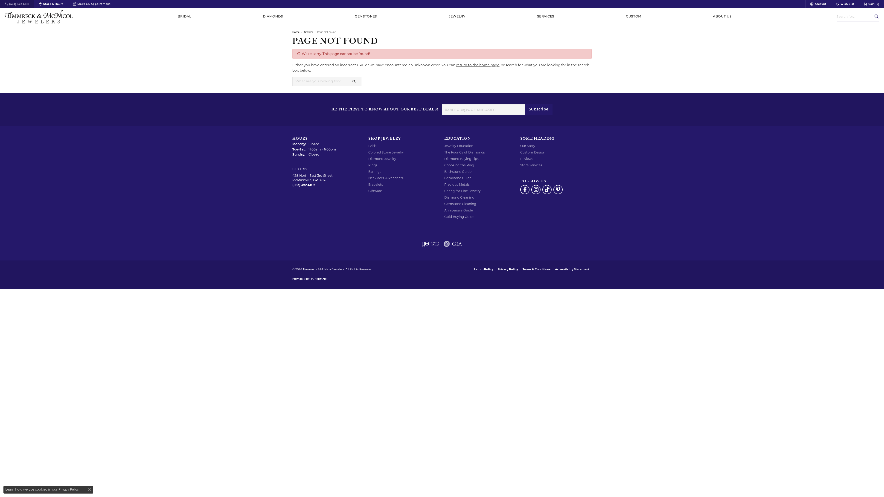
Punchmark (319, 279)
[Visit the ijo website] (430, 244)
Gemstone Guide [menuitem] (457, 178)
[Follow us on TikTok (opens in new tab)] (547, 189)
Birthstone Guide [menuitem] (457, 171)
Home (296, 32)
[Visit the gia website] (453, 244)
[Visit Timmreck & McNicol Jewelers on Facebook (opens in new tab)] (524, 189)
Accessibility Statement (572, 269)
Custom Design (532, 152)
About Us (722, 16)
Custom (633, 16)
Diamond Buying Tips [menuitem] (461, 159)
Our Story (527, 146)
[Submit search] (876, 16)
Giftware (375, 191)
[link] (17, 4)
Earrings (374, 171)
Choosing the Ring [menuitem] (459, 165)
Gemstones (366, 16)
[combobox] (855, 16)
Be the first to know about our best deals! (385, 110)
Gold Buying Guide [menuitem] (459, 217)
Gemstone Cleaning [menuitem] (460, 204)
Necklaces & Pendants (386, 178)
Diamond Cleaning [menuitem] (459, 197)
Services (545, 16)
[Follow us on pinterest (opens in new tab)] (558, 189)
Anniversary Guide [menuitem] (458, 210)
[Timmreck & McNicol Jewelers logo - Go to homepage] (38, 16)
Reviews (526, 159)
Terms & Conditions (536, 269)
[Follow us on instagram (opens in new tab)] (536, 189)
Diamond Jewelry (382, 159)
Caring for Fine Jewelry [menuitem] (462, 191)
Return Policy (483, 269)
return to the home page (477, 65)
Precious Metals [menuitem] (457, 184)
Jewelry (457, 16)
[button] (818, 4)
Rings (372, 165)
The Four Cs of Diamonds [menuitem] (464, 152)
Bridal (184, 16)
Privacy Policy (508, 269)
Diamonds (273, 16)
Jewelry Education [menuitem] (458, 146)
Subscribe (539, 109)
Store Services (531, 165)
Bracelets (375, 184)
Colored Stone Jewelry (386, 152)
